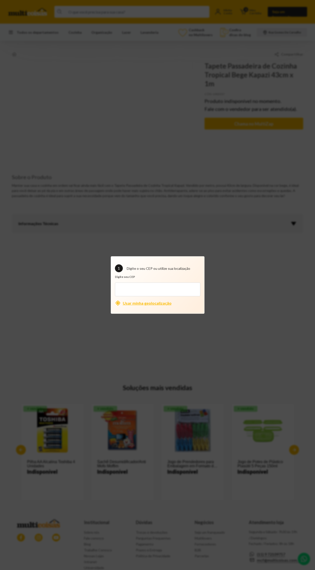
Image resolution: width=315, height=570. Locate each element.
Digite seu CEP (125, 277)
